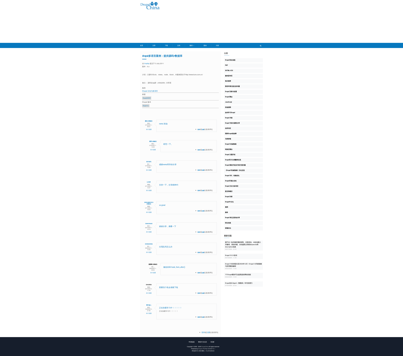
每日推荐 (228, 81)
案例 (205, 45)
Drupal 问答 (228, 196)
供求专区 (228, 128)
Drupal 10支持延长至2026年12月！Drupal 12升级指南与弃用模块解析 (243, 265)
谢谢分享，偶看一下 (167, 226)
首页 (141, 45)
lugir (149, 182)
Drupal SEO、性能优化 (232, 175)
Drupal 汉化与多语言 (150, 91)
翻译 (191, 45)
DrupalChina (205, 346)
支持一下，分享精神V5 (168, 185)
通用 (226, 207)
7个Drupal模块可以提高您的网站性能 (238, 275)
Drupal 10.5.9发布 (231, 255)
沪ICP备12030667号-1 (208, 348)
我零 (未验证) (153, 141)
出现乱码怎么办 (165, 247)
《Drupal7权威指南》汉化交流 (235, 170)
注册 (203, 129)
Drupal (200, 348)
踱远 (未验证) (148, 121)
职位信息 (228, 223)
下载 (166, 45)
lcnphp (146, 63)
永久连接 (149, 129)
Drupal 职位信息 (230, 60)
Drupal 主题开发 (230, 154)
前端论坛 (228, 228)
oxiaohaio (148, 223)
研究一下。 (168, 144)
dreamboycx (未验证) (148, 203)
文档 (178, 45)
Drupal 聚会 (228, 97)
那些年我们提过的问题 (232, 86)
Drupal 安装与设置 (231, 91)
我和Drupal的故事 (231, 133)
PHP (226, 65)
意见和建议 (228, 191)
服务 (226, 212)
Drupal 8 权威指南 (230, 144)
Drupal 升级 (228, 118)
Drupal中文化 (229, 202)
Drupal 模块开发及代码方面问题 (235, 165)
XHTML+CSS (229, 70)
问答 (217, 45)
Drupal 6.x (146, 106)
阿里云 (197, 351)
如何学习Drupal (230, 112)
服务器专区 (228, 76)
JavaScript (228, 102)
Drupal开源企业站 (231, 181)
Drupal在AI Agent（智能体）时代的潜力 (239, 283)
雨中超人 (148, 305)
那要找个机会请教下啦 (170, 287)
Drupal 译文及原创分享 (232, 217)
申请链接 (192, 342)
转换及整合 (228, 149)
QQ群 (212, 342)
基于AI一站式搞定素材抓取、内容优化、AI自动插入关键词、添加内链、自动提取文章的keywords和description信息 (243, 244)
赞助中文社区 (202, 342)
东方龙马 (148, 162)
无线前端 (228, 139)
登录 (199, 129)
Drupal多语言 (147, 98)
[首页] (150, 5)
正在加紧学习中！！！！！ (170, 308)
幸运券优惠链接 (210, 351)
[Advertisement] (201, 27)
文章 (153, 45)
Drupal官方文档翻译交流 (233, 160)
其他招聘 (228, 107)
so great (162, 205)
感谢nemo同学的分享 (168, 164)
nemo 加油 (163, 124)
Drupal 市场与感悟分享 (232, 123)
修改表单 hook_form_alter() (174, 267)
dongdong (149, 244)
